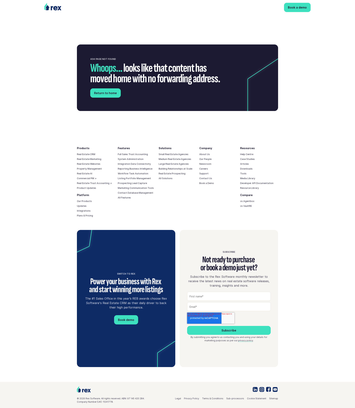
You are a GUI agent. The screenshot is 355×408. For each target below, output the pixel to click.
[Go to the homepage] (84, 389)
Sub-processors (235, 398)
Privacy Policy (191, 398)
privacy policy (245, 340)
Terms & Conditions (212, 398)
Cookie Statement (256, 398)
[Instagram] (262, 389)
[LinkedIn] (255, 389)
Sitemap (273, 398)
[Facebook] (268, 389)
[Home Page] (59, 7)
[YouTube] (275, 389)
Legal (178, 398)
